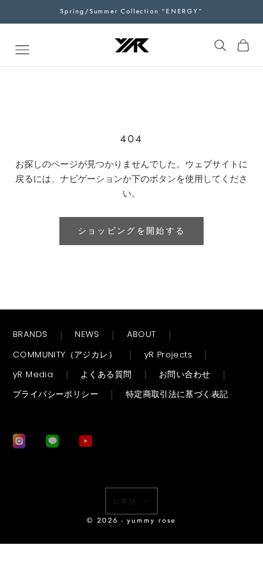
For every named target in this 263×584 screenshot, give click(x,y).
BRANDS (30, 334)
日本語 (125, 501)
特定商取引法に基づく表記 (177, 394)
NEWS (87, 334)
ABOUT (141, 334)
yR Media (33, 374)
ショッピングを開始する (132, 231)
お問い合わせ (184, 374)
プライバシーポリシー (55, 394)
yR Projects (168, 354)
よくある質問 (106, 374)
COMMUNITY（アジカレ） (65, 354)
